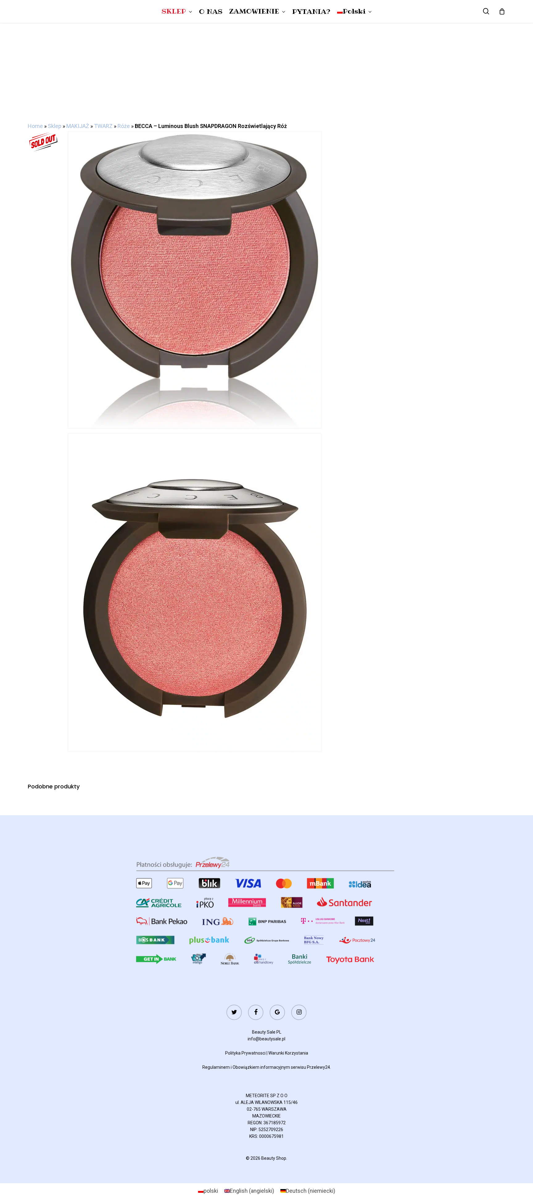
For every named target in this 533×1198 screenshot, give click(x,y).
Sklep (54, 126)
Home (35, 126)
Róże (124, 126)
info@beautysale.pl (266, 1038)
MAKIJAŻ (77, 126)
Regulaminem (216, 1067)
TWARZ (103, 126)
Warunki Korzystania (288, 1053)
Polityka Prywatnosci (245, 1053)
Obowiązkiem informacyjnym (261, 1067)
